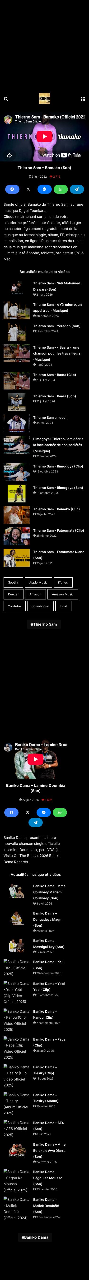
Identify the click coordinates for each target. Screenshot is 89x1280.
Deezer (13, 594)
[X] (28, 189)
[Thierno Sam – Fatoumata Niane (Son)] (17, 558)
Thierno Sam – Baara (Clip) (54, 375)
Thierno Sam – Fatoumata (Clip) (58, 530)
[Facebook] (12, 189)
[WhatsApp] (61, 189)
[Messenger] (44, 189)
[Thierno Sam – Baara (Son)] (17, 402)
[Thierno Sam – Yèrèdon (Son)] (17, 332)
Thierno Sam (45, 624)
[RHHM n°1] (45, 98)
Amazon (35, 594)
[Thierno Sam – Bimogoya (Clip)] (17, 472)
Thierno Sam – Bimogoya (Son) (58, 488)
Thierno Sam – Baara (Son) (54, 396)
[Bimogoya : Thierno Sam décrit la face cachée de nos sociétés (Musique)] (17, 445)
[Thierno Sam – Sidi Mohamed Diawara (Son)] (17, 287)
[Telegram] (77, 189)
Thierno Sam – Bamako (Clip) (56, 509)
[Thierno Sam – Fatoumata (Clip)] (17, 536)
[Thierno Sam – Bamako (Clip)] (17, 515)
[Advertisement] (44, 44)
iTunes (63, 582)
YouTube (14, 606)
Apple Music (38, 582)
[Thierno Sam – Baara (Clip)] (17, 380)
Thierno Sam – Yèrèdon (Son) (57, 326)
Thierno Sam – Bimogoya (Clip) (58, 466)
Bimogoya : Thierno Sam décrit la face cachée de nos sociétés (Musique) (58, 445)
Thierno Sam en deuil (50, 417)
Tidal (63, 606)
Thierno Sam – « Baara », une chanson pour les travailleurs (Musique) (57, 353)
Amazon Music (63, 594)
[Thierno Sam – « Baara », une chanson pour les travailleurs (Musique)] (17, 353)
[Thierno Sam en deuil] (17, 423)
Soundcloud (40, 606)
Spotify (13, 582)
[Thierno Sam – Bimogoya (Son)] (17, 493)
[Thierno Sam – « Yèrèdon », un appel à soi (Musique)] (17, 310)
